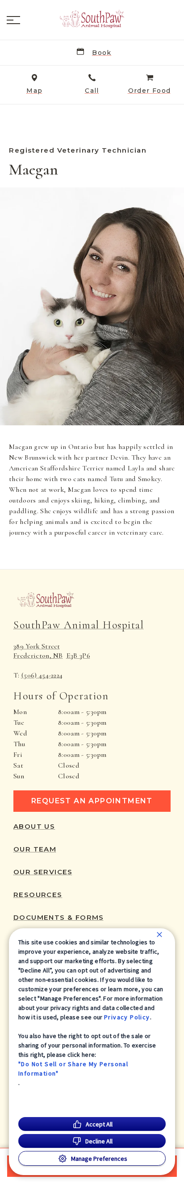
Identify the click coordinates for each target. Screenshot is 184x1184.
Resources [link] (38, 895)
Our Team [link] (34, 849)
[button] (13, 20)
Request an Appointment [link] (92, 801)
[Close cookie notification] (159, 934)
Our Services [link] (43, 872)
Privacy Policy (127, 1017)
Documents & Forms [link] (58, 918)
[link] (92, 18)
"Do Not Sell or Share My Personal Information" (73, 1068)
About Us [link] (34, 827)
